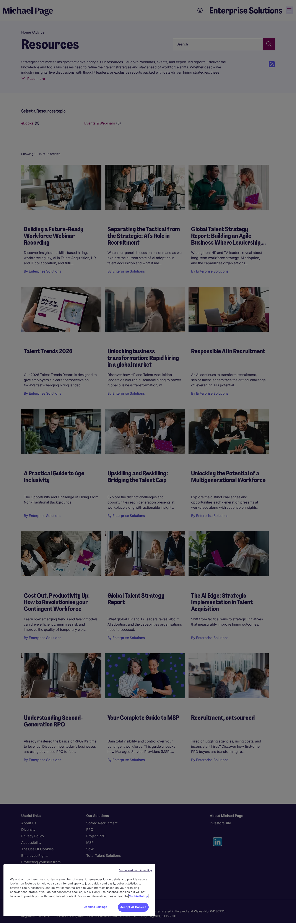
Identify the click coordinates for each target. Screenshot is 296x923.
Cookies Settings (95, 906)
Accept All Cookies (133, 907)
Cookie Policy (138, 896)
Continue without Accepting (135, 870)
